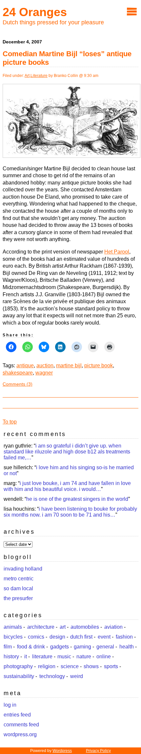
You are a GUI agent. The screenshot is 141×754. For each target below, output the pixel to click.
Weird (76, 676)
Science (70, 666)
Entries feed (17, 715)
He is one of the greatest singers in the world (77, 499)
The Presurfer (18, 598)
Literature (39, 75)
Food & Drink (31, 646)
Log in (10, 705)
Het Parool (116, 252)
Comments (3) (17, 384)
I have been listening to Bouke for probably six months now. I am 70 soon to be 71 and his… (70, 512)
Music (64, 656)
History (11, 656)
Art (27, 75)
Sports (111, 666)
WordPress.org (20, 734)
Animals (13, 627)
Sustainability (19, 676)
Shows (91, 666)
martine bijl (69, 365)
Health (126, 646)
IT (25, 656)
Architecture (40, 627)
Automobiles (84, 627)
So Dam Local (18, 588)
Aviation (113, 627)
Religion (46, 666)
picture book (98, 365)
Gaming (82, 646)
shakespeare (18, 373)
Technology (52, 676)
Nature (83, 656)
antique (25, 365)
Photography (18, 666)
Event (104, 637)
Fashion (124, 637)
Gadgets (59, 646)
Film (8, 646)
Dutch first (81, 637)
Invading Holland (23, 569)
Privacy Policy (98, 751)
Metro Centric (18, 578)
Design (57, 637)
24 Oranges (35, 12)
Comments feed (21, 724)
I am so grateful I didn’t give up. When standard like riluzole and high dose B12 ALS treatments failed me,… (67, 451)
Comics (36, 637)
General (105, 646)
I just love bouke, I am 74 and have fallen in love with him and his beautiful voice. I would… (67, 486)
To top (10, 422)
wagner (44, 373)
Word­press (62, 751)
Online (103, 656)
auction (44, 365)
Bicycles (13, 637)
